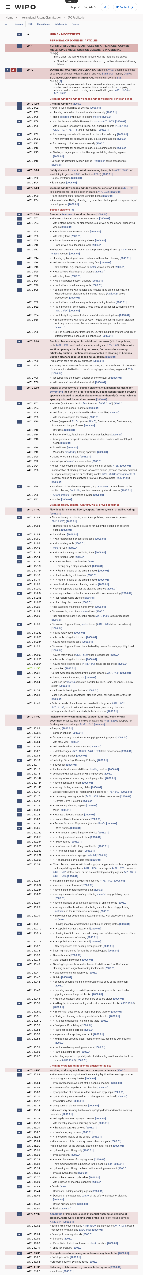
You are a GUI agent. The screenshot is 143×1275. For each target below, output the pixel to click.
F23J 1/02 (112, 345)
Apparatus (56, 1214)
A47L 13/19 (92, 796)
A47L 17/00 (33, 1214)
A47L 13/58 (33, 1038)
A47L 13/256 (34, 850)
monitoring (71, 452)
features (67, 214)
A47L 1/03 (33, 112)
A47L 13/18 (33, 800)
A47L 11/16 (33, 561)
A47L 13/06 (33, 746)
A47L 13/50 (33, 1003)
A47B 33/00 (89, 1225)
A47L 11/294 (34, 663)
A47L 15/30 (33, 1154)
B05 (129, 369)
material (91, 855)
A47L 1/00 (33, 103)
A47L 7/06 (33, 377)
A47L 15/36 (33, 1172)
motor (124, 249)
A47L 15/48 (33, 1204)
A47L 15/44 (33, 1191)
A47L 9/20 (33, 456)
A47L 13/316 (34, 941)
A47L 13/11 (33, 764)
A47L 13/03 (33, 737)
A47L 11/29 (102, 615)
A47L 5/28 (33, 289)
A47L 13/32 (33, 946)
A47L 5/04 (33, 223)
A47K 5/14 (55, 1221)
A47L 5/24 (33, 280)
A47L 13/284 (34, 889)
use (74, 170)
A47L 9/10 (33, 421)
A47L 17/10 (33, 1247)
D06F (127, 73)
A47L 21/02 (33, 1271)
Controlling (75, 490)
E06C (97, 174)
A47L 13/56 (33, 1034)
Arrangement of (61, 494)
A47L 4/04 (33, 200)
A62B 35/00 (121, 170)
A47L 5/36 (33, 319)
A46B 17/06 (127, 1003)
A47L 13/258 (34, 859)
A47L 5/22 (33, 276)
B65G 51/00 (105, 403)
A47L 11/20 (62, 345)
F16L (116, 465)
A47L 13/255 (34, 846)
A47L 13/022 (34, 732)
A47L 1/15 (71, 129)
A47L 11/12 (33, 552)
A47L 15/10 (33, 1096)
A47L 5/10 (33, 245)
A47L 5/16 (33, 262)
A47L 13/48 (33, 998)
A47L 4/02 (33, 195)
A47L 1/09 (33, 134)
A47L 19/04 (33, 1261)
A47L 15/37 (33, 1177)
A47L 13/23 (33, 819)
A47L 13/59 (33, 1047)
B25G (114, 720)
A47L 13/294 (34, 907)
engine (55, 253)
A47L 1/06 (33, 121)
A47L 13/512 (34, 1020)
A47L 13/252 (34, 832)
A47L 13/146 (34, 787)
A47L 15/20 (33, 1127)
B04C (92, 421)
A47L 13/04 (33, 742)
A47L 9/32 (33, 499)
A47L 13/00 (60, 93)
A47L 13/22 (33, 814)
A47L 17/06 (33, 1238)
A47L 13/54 (33, 1029)
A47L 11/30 (81, 654)
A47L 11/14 (33, 557)
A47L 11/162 (34, 566)
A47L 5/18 (33, 267)
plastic (93, 1243)
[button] (19, 34)
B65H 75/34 (108, 474)
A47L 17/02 (33, 1225)
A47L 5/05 (33, 231)
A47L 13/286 (34, 894)
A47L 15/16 (33, 1118)
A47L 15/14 (33, 1110)
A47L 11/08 (33, 543)
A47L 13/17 (33, 796)
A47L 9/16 (33, 439)
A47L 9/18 (33, 447)
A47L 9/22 (33, 461)
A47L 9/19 (33, 452)
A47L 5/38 (33, 331)
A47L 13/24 (33, 823)
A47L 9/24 (61, 310)
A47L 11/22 (33, 606)
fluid (85, 403)
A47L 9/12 (33, 430)
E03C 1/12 (85, 1229)
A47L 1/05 (33, 116)
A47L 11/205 (34, 597)
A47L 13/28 (33, 880)
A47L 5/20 (33, 271)
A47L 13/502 (34, 1011)
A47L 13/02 (33, 728)
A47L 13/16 (33, 791)
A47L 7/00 (33, 341)
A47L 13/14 (33, 773)
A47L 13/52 (33, 1025)
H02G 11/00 (122, 478)
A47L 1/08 (33, 125)
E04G (77, 174)
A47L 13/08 (33, 755)
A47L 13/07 (33, 751)
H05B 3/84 (99, 160)
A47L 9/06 (33, 412)
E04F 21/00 (86, 724)
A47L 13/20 (33, 810)
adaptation (103, 486)
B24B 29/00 (57, 521)
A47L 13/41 (33, 972)
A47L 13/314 (34, 933)
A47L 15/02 (33, 1074)
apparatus (65, 116)
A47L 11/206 (34, 602)
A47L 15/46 (33, 1195)
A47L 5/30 (33, 302)
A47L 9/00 (33, 387)
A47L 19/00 (33, 1253)
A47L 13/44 (33, 981)
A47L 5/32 (33, 306)
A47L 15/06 (33, 1087)
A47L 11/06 (33, 538)
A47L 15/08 (33, 1092)
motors (97, 116)
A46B (110, 69)
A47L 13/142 (34, 778)
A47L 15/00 (33, 1070)
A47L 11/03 (33, 525)
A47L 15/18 (33, 1123)
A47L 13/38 (33, 959)
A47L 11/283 (34, 637)
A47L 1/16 (33, 160)
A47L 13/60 (33, 1051)
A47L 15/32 (33, 1159)
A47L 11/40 (33, 703)
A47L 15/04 (33, 1083)
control (85, 1195)
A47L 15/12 (33, 1101)
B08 (119, 77)
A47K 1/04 (120, 1225)
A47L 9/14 (33, 434)
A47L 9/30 (33, 494)
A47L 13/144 (34, 782)
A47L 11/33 (33, 677)
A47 (29, 45)
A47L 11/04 (33, 534)
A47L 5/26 (33, 285)
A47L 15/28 (33, 1150)
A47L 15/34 (33, 1168)
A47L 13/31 (33, 924)
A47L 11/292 (34, 654)
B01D (75, 421)
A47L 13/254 (34, 841)
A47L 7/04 (33, 365)
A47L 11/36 (33, 690)
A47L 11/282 (34, 632)
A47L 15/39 (33, 1182)
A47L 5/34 (33, 315)
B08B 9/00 (108, 73)
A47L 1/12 (33, 143)
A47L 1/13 (58, 129)
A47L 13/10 (33, 760)
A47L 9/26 (33, 470)
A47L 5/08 (33, 240)
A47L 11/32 (33, 672)
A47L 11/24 (33, 611)
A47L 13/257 (34, 855)
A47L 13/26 (33, 864)
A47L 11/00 (121, 90)
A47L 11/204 (34, 593)
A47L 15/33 (33, 1164)
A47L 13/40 (33, 964)
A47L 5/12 (33, 249)
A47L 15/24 (33, 1141)
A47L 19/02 (33, 1257)
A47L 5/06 (33, 236)
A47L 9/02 (103, 191)
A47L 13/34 (33, 950)
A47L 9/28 (33, 486)
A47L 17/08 (33, 1243)
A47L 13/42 (33, 977)
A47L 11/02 (33, 517)
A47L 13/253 (34, 837)
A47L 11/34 (33, 682)
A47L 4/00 (33, 188)
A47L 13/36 (33, 955)
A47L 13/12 (33, 769)
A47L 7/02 (33, 361)
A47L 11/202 (34, 588)
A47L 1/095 (122, 125)
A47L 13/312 (34, 928)
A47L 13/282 (34, 885)
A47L (30, 69)
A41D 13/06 (68, 1060)
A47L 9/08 (33, 417)
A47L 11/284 (34, 641)
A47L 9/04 (33, 408)
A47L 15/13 (33, 1105)
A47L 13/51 (33, 1016)
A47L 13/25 (33, 828)
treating (70, 682)
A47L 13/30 (33, 915)
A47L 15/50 (33, 1208)
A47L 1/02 (33, 107)
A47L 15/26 (33, 1145)
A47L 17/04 (33, 1234)
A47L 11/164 (34, 570)
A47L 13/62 (33, 1056)
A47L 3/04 (33, 182)
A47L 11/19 (33, 579)
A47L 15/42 (33, 1186)
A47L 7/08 (33, 382)
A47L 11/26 (33, 615)
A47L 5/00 (33, 214)
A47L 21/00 (33, 1267)
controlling (56, 391)
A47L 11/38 (33, 695)
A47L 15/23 (33, 1136)
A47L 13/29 (33, 902)
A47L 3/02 (33, 178)
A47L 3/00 (33, 170)
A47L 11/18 (33, 575)
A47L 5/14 (33, 258)
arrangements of (125, 474)
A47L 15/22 (33, 1132)
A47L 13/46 (33, 990)
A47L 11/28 (33, 624)
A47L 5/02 (33, 218)
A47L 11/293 (34, 659)
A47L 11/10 (33, 547)
